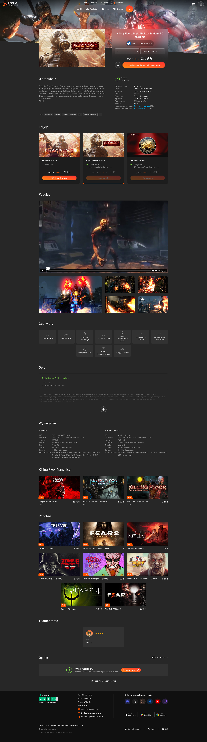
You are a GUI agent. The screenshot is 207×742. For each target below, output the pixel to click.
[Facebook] (150, 701)
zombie (57, 114)
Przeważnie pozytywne (142, 106)
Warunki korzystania (85, 695)
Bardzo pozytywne (140, 108)
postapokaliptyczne (90, 114)
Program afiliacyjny (84, 702)
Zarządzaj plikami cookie (47, 729)
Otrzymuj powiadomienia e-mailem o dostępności (143, 65)
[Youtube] (158, 701)
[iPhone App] (130, 715)
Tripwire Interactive (141, 96)
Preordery (94, 3)
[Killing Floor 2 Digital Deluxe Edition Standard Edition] (59, 153)
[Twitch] (165, 701)
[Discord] (127, 701)
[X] (135, 701)
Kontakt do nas (83, 705)
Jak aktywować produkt (142, 91)
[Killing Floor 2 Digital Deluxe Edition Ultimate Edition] (147, 158)
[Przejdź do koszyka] (193, 4)
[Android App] (146, 715)
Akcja (136, 103)
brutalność (48, 114)
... (100, 114)
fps (80, 114)
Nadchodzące (105, 3)
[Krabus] (89, 633)
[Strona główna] (10, 4)
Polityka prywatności (85, 698)
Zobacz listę (138, 86)
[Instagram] (143, 701)
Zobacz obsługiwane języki (143, 89)
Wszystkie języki (162, 657)
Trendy (85, 3)
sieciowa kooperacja (69, 114)
